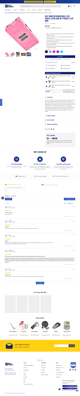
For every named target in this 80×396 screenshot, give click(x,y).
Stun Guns (16, 12)
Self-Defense (10, 12)
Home (6, 12)
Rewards (43, 372)
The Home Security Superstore (13, 393)
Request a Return (59, 367)
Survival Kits (67, 331)
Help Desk (58, 370)
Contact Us (43, 367)
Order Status (59, 365)
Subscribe (71, 345)
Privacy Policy (59, 374)
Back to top (40, 360)
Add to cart (60, 56)
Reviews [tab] (7, 196)
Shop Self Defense (49, 1)
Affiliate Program (44, 374)
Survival (25, 377)
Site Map (58, 377)
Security (24, 331)
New (24, 379)
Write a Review (70, 199)
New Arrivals (47, 9)
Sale (24, 381)
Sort (65, 203)
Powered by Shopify (21, 393)
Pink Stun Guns (22, 12)
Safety (56, 331)
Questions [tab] (14, 196)
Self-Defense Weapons (28, 365)
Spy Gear (45, 331)
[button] (60, 23)
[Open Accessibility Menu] (2, 198)
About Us (43, 365)
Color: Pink (47, 49)
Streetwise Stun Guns (28, 384)
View (73, 77)
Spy (24, 372)
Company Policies (60, 372)
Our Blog (43, 370)
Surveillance (34, 331)
